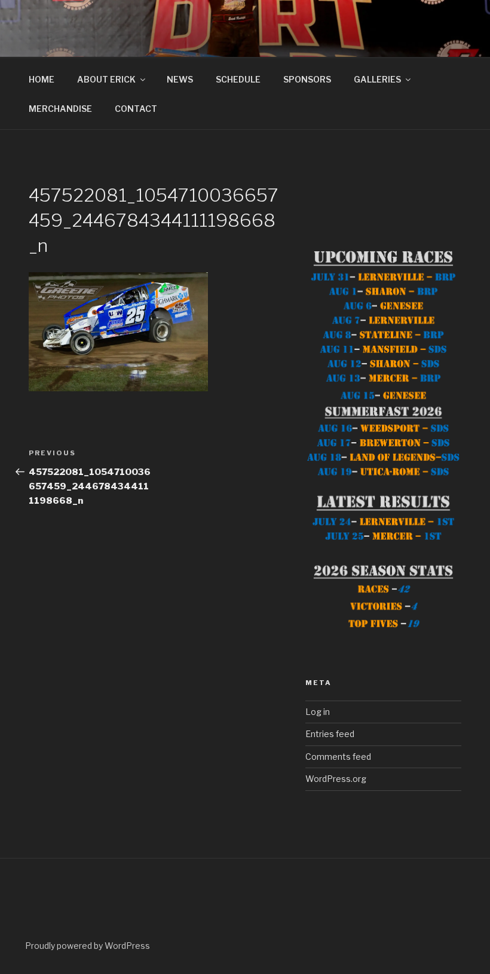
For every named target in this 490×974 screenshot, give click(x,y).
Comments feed (338, 756)
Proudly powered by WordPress (87, 945)
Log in (317, 712)
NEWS (180, 79)
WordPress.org (335, 779)
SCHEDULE (238, 79)
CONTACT (136, 109)
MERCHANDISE (60, 109)
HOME (41, 79)
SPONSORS (307, 79)
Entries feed (329, 734)
